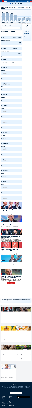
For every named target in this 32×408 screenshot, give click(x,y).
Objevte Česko (20, 1)
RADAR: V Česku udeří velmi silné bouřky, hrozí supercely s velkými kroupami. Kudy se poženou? (7, 320)
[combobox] (10, 28)
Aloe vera (15, 388)
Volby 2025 (27, 387)
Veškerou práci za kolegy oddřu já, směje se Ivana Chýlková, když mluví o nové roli (23, 316)
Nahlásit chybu (3, 405)
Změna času (23, 386)
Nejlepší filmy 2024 (9, 386)
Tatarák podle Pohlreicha (9, 388)
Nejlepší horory (15, 386)
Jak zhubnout (4, 386)
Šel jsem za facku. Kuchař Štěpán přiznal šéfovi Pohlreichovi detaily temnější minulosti (23, 320)
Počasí (29, 386)
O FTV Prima (3, 396)
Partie (26, 386)
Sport (16, 1)
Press (9, 397)
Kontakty (10, 399)
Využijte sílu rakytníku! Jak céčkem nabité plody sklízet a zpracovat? (7, 373)
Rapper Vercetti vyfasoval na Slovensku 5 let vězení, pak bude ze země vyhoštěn (24, 354)
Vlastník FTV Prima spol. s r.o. (5, 404)
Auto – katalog (16, 387)
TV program (19, 386)
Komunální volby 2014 (26, 34)
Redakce (10, 403)
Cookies (3, 402)
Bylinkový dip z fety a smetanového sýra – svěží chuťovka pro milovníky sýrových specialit (23, 335)
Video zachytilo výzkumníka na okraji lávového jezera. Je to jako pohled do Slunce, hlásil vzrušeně (8, 339)
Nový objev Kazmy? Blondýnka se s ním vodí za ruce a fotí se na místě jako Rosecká (23, 358)
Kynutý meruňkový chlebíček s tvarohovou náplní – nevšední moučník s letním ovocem (23, 331)
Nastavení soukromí (11, 405)
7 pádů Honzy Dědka (22, 387)
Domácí (9, 1)
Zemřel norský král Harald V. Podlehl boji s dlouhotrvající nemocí (7, 316)
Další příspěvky (10, 283)
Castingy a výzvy (11, 398)
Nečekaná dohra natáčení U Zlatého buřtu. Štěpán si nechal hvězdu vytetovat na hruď (24, 312)
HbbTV (3, 399)
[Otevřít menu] (1, 1)
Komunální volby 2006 (26, 38)
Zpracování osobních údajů (11, 401)
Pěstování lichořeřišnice (20, 388)
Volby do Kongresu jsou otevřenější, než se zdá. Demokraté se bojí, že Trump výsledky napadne (7, 312)
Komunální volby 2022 (26, 29)
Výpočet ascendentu (27, 388)
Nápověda (10, 402)
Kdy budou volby (6, 387)
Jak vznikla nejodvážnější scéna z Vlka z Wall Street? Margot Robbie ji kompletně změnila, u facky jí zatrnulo (8, 359)
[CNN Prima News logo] (4, 1)
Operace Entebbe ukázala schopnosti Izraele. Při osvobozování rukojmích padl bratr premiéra (7, 335)
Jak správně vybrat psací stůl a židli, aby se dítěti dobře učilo (7, 369)
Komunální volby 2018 (26, 31)
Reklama (3, 398)
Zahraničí (12, 1)
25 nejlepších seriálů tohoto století (6, 350)
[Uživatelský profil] (29, 1)
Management (10, 396)
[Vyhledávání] (27, 1)
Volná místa (3, 397)
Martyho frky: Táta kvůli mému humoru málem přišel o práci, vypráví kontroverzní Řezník (24, 350)
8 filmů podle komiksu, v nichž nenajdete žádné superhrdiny (7, 354)
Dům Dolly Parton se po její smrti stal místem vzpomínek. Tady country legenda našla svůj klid (7, 377)
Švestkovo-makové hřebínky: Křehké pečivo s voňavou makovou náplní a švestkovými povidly (23, 339)
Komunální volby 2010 (26, 36)
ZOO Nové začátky (11, 387)
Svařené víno (4, 388)
